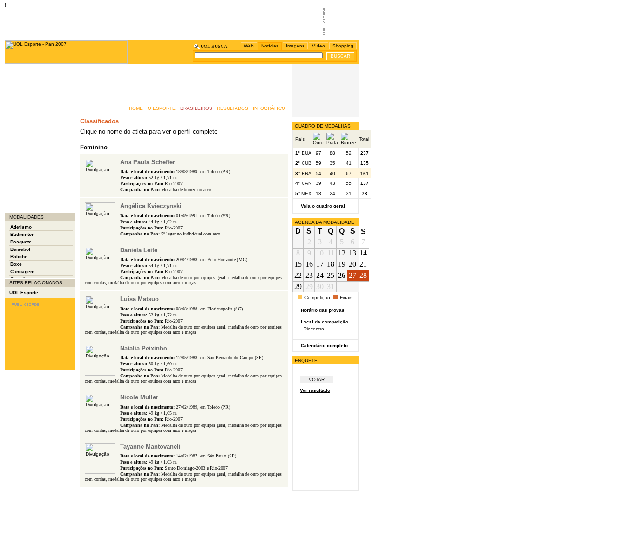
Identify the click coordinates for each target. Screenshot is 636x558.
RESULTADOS (232, 108)
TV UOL (18, 189)
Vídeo (318, 45)
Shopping (342, 45)
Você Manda (23, 208)
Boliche (18, 256)
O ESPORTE (162, 108)
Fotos (15, 96)
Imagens (295, 45)
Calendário (21, 87)
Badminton (22, 234)
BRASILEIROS (196, 108)
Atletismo (21, 226)
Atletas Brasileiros (30, 68)
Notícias (269, 45)
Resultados (22, 171)
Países (17, 152)
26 (341, 275)
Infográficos (22, 133)
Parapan (18, 161)
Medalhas (20, 143)
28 (363, 275)
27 (352, 275)
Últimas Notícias (28, 199)
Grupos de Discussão (34, 115)
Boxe (16, 264)
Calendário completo (324, 345)
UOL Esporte (23, 292)
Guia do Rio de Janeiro (35, 105)
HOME (136, 108)
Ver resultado (315, 390)
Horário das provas (323, 310)
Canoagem (22, 271)
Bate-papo (20, 78)
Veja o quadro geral (323, 205)
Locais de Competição (34, 180)
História (18, 124)
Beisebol (20, 249)
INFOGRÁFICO (269, 108)
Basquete (21, 241)
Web (249, 45)
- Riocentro (312, 328)
